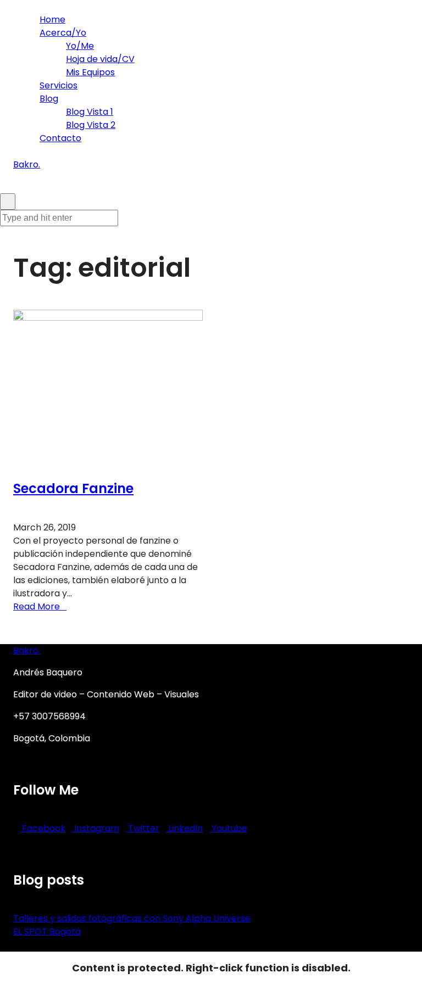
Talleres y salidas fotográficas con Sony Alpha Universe (132, 918)
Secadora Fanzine (73, 488)
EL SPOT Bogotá (47, 931)
